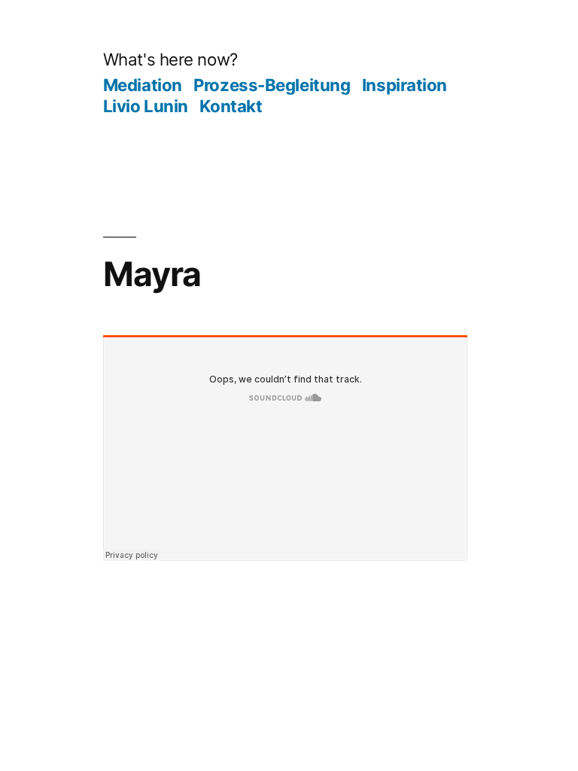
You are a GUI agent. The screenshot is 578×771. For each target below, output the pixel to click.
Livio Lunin (145, 106)
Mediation (142, 85)
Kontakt (230, 106)
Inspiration (404, 85)
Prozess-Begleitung (271, 85)
